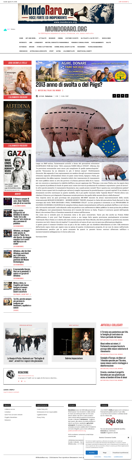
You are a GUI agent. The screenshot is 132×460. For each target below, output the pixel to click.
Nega (104, 452)
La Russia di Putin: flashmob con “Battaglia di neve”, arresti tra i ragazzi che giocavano (25, 359)
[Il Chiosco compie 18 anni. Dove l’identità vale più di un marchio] (8, 201)
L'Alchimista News (19, 206)
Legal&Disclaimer (118, 456)
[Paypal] (21, 381)
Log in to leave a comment (11, 392)
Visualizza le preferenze (120, 452)
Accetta (91, 452)
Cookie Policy (97, 456)
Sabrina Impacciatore (74, 358)
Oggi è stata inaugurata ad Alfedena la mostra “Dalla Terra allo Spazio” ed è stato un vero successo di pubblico (22, 217)
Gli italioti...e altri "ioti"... (22, 294)
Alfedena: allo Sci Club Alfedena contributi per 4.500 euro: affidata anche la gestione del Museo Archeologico (22, 256)
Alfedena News (18, 226)
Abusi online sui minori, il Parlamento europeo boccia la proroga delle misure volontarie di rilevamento (114, 347)
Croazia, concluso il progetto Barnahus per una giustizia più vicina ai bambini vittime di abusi (113, 375)
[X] (118, 96)
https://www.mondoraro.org (25, 375)
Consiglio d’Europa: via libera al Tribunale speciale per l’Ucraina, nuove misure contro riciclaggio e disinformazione (114, 362)
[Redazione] (37, 96)
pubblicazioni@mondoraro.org (77, 431)
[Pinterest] (122, 96)
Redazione (48, 96)
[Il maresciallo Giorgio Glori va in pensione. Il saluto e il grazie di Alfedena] (8, 272)
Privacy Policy (107, 456)
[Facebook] (114, 96)
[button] (128, 437)
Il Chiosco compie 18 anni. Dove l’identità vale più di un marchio (22, 201)
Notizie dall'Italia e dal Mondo (49, 90)
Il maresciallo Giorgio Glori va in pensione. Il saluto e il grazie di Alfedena (22, 272)
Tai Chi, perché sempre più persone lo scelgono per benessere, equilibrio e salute (22, 303)
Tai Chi (16, 310)
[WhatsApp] (126, 96)
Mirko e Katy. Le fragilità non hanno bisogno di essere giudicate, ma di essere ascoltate (21, 287)
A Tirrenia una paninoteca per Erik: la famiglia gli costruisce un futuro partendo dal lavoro (114, 334)
